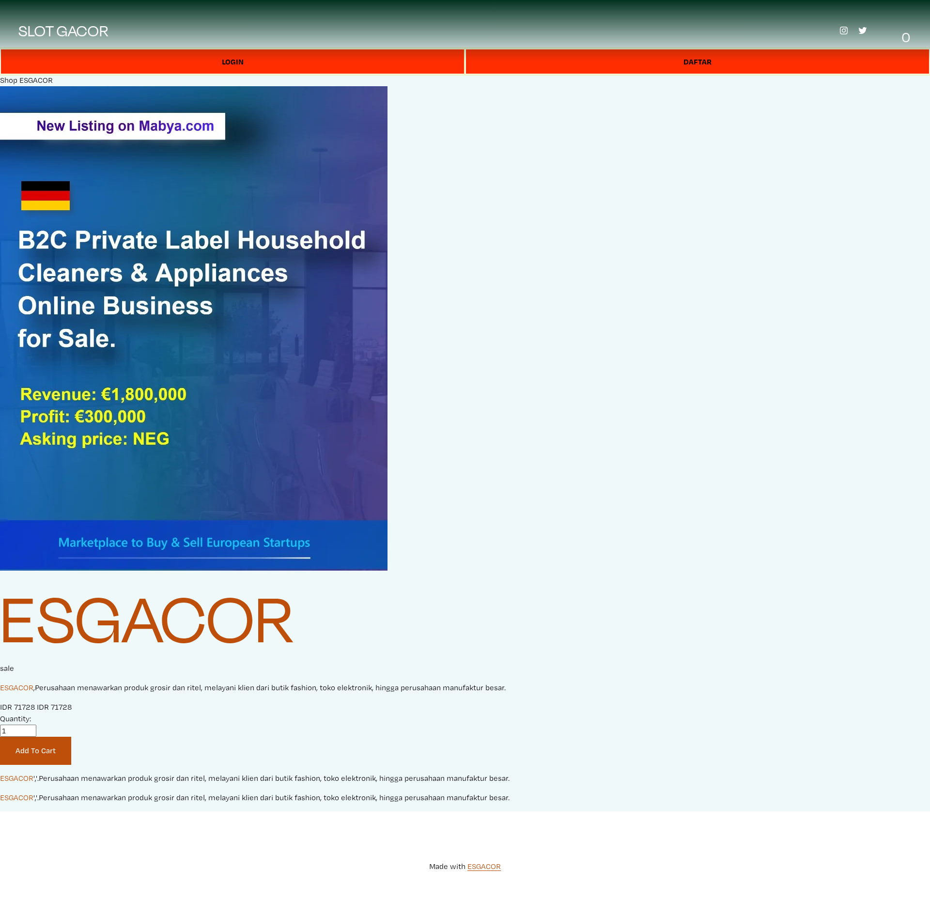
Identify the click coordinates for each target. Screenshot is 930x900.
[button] (35, 751)
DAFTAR (697, 61)
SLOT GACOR (63, 30)
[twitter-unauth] (863, 30)
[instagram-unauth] (844, 30)
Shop (8, 80)
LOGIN (233, 61)
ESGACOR (36, 80)
